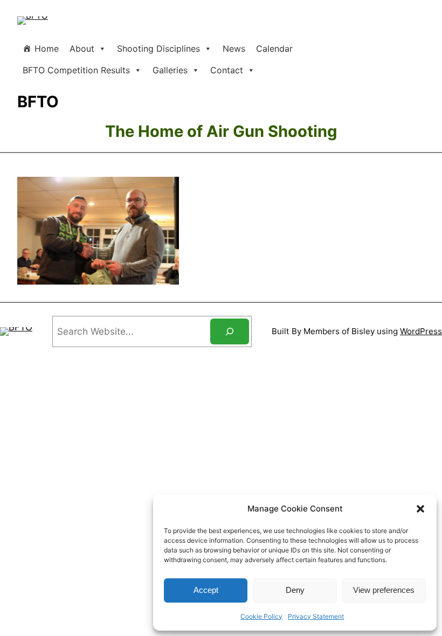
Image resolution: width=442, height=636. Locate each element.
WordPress (421, 331)
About (82, 48)
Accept (206, 589)
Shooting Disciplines (158, 48)
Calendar (274, 48)
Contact (226, 70)
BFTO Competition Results (76, 70)
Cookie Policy (261, 616)
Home (46, 48)
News (234, 48)
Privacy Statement (316, 616)
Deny (295, 589)
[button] (420, 508)
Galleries (170, 70)
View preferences (384, 589)
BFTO (38, 101)
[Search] (229, 331)
